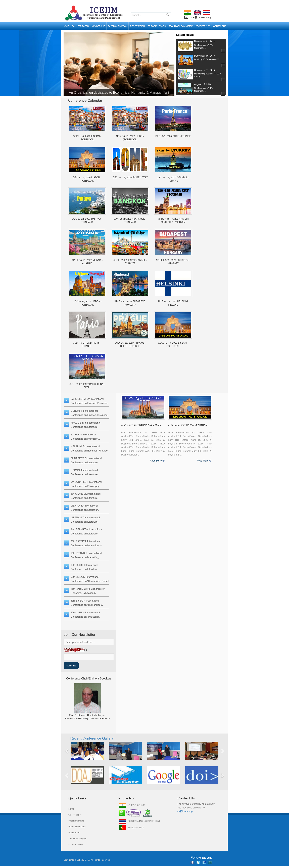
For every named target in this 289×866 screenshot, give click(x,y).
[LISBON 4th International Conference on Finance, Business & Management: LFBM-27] (173, 325)
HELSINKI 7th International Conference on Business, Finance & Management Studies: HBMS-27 (89, 450)
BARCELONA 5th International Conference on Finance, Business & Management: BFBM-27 (89, 403)
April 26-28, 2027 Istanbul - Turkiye (130, 261)
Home (71, 808)
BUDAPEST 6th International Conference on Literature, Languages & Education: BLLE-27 (89, 462)
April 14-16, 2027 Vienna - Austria (87, 261)
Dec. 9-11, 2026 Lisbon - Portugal (87, 179)
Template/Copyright (77, 838)
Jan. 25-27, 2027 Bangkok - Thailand (130, 220)
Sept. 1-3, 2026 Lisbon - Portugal (87, 137)
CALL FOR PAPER (80, 26)
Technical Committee (181, 26)
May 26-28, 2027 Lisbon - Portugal (87, 303)
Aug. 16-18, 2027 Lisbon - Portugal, (173, 344)
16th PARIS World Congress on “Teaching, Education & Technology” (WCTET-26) (88, 593)
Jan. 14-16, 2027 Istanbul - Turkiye (173, 179)
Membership (98, 26)
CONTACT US (219, 26)
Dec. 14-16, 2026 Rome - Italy (130, 177)
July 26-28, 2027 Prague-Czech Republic (130, 344)
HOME (66, 26)
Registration (74, 832)
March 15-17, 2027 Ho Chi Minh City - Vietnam (173, 220)
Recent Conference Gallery (92, 738)
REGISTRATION (137, 26)
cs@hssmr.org (201, 17)
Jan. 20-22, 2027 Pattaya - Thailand (87, 220)
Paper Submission (77, 826)
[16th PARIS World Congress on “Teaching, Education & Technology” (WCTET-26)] (173, 118)
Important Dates (76, 820)
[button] (79, 751)
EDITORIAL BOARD (157, 26)
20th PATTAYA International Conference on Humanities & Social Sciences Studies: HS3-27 (89, 545)
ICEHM (85, 859)
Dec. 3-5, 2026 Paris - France (173, 136)
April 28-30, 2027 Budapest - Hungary (173, 261)
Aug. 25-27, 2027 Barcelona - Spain (87, 385)
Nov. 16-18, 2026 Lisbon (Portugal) (130, 137)
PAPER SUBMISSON (117, 26)
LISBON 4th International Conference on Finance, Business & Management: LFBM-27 (89, 415)
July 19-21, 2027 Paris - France (87, 344)
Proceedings (203, 26)
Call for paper (74, 814)
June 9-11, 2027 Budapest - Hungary (130, 303)
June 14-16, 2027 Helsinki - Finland (173, 303)
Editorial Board (75, 844)
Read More (156, 461)
